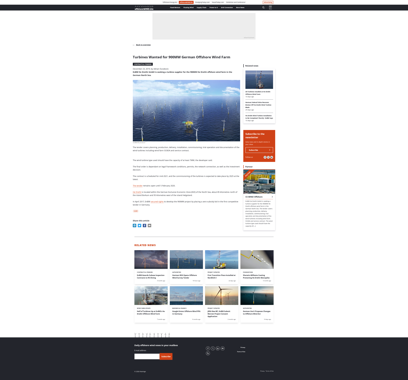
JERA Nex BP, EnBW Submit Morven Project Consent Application (219, 314)
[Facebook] (265, 157)
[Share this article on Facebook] (144, 225)
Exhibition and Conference (235, 2)
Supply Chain (201, 7)
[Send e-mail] (223, 348)
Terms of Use (241, 352)
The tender (137, 185)
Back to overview (143, 45)
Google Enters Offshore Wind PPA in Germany (186, 312)
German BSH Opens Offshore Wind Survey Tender (184, 276)
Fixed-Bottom (175, 7)
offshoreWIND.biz (186, 2)
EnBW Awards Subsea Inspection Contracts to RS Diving (150, 276)
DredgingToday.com (202, 2)
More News (240, 7)
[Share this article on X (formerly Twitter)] (139, 225)
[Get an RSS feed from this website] (208, 353)
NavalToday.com (218, 2)
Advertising (268, 2)
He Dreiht (137, 192)
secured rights (157, 201)
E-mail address (140, 350)
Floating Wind (188, 7)
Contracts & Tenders (143, 64)
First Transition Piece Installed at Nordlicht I (222, 276)
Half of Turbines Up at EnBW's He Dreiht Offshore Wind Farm (151, 312)
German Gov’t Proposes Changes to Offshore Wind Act (256, 312)
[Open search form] (263, 7)
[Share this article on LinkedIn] (134, 225)
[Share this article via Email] (149, 225)
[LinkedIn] (271, 157)
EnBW (135, 211)
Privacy (243, 347)
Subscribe (253, 150)
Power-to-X (214, 7)
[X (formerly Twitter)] (268, 157)
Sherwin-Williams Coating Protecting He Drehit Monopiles (256, 276)
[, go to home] (144, 8)
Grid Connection (227, 7)
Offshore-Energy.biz (170, 2)
